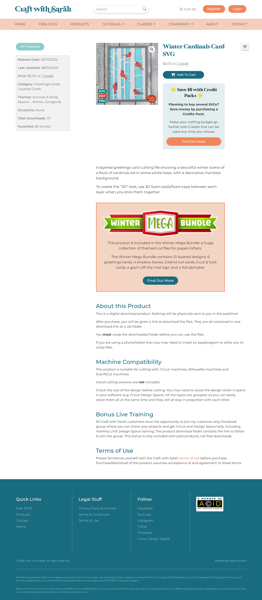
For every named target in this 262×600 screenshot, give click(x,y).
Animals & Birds (45, 97)
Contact (239, 24)
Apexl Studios (237, 560)
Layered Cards (29, 89)
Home (20, 24)
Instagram (145, 521)
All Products (30, 47)
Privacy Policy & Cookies (97, 508)
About (212, 24)
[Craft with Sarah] (43, 9)
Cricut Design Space (153, 539)
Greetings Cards (47, 84)
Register (214, 9)
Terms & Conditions (94, 515)
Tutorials (111, 24)
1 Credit (47, 76)
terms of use (189, 458)
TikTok (142, 527)
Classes (145, 24)
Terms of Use (89, 521)
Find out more (193, 142)
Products (79, 24)
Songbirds (53, 102)
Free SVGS (48, 24)
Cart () (189, 9)
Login (237, 9)
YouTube (144, 515)
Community (179, 24)
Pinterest (144, 533)
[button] (151, 49)
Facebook (145, 508)
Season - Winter (30, 102)
